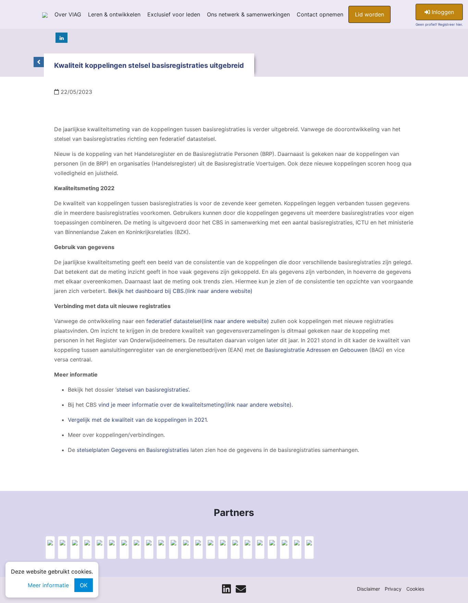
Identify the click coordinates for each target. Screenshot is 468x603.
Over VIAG (67, 14)
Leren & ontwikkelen (114, 14)
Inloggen (442, 12)
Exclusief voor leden (173, 14)
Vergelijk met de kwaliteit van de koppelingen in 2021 (137, 419)
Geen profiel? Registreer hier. (439, 24)
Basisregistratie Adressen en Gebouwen (316, 349)
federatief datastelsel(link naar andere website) (207, 321)
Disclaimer (368, 589)
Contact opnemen (320, 14)
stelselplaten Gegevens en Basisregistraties (133, 449)
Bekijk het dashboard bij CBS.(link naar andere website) (180, 290)
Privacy (393, 589)
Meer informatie (48, 585)
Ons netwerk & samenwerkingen (248, 14)
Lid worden (369, 14)
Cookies (415, 589)
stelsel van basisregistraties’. (153, 389)
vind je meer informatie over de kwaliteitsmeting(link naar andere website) (195, 404)
